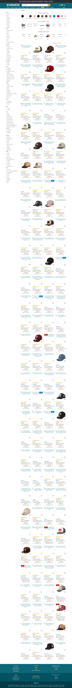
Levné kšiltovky (16, 667)
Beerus (8, 147)
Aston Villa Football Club (11, 126)
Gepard (8, 43)
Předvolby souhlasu (16, 678)
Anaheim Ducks (9, 119)
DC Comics (9, 96)
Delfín (8, 36)
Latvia (14, 686)
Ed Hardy (8, 55)
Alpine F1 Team (9, 116)
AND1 (8, 49)
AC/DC (8, 153)
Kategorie (47, 7)
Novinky (38, 7)
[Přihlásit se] (60, 5)
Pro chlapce (27, 7)
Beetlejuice (9, 90)
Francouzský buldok (10, 42)
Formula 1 (9, 169)
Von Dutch (34, 56)
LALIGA (8, 173)
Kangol (57, 596)
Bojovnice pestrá (10, 30)
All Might (8, 139)
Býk (7, 33)
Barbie (8, 89)
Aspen (8, 154)
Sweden (46, 686)
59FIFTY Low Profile (10, 75)
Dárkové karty (33, 7)
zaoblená (8, 109)
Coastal (8, 52)
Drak (8, 39)
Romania (35, 686)
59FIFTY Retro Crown (10, 78)
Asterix (8, 87)
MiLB (8, 175)
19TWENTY (9, 68)
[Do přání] (30, 53)
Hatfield (8, 58)
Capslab (12, 7)
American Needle (10, 48)
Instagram (56, 678)
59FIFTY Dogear (10, 74)
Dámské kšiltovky (16, 669)
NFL (8, 182)
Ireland (9, 686)
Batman (8, 145)
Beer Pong (9, 157)
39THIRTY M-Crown (10, 71)
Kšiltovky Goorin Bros (16, 668)
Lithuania (17, 686)
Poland (28, 686)
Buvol (8, 31)
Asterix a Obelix (9, 144)
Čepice (8, 7)
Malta (26, 686)
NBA (8, 181)
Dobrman (8, 37)
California (8, 160)
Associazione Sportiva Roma (12, 125)
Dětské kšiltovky (16, 671)
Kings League (9, 172)
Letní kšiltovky (16, 665)
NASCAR (8, 179)
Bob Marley (9, 150)
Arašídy (8, 84)
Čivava (8, 34)
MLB (8, 176)
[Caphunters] (16, 4)
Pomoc (64, 7)
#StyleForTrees (15, 677)
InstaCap (51, 7)
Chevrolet (8, 163)
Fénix (8, 40)
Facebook (56, 677)
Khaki (8, 24)
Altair (8, 141)
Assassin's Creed (10, 86)
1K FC (8, 113)
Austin (8, 156)
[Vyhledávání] (49, 5)
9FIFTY (8, 81)
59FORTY (8, 80)
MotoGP (8, 178)
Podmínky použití (16, 679)
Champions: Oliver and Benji (12, 93)
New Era (16, 7)
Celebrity (8, 92)
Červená (8, 18)
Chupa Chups (9, 95)
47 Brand (8, 46)
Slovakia (39, 686)
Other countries (61, 686)
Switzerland (50, 686)
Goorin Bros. (35, 76)
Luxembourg (22, 686)
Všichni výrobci (21, 7)
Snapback (8, 132)
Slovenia (42, 686)
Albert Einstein (9, 138)
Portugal (31, 686)
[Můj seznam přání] (62, 5)
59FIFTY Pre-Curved (10, 77)
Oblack (34, 634)
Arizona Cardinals (10, 122)
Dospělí (8, 64)
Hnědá (8, 21)
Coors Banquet (9, 166)
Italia (12, 686)
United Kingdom (55, 686)
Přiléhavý (8, 131)
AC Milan (8, 115)
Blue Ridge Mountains (10, 159)
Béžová (8, 14)
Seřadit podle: (55, 43)
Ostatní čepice (9, 102)
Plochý (8, 108)
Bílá (7, 15)
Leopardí (8, 27)
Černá (8, 17)
